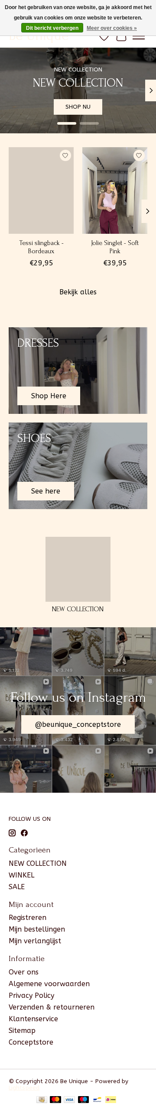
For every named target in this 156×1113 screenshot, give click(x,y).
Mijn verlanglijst (35, 941)
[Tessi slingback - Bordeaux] (41, 190)
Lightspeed (24, 1087)
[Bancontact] (97, 1100)
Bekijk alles (78, 292)
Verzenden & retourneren (51, 1007)
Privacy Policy (31, 995)
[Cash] (41, 1100)
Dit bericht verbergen (52, 28)
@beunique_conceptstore (78, 724)
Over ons (24, 972)
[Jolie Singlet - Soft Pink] (114, 190)
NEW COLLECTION (78, 609)
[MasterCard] (55, 1100)
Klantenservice (33, 1019)
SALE (17, 887)
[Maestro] (83, 1100)
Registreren (27, 917)
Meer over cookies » (112, 28)
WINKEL (21, 875)
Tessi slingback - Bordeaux (41, 247)
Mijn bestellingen (37, 929)
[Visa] (69, 1100)
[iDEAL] (110, 1100)
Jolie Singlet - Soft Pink (115, 247)
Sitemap (22, 1030)
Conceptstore (31, 1042)
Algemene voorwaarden (49, 984)
